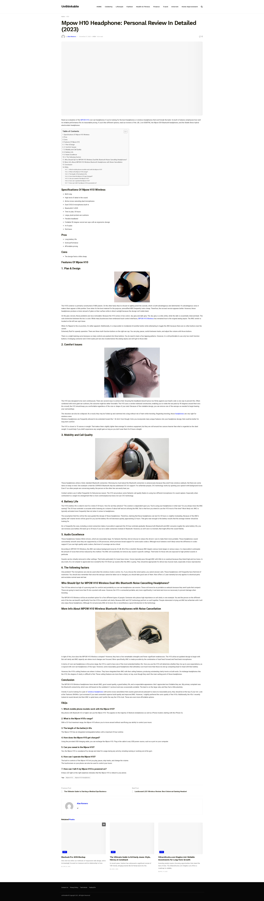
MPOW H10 (85, 120)
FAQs (66, 167)
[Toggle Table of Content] (124, 131)
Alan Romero (72, 36)
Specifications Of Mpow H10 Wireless (76, 135)
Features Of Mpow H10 (72, 142)
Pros (65, 137)
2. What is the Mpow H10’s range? (78, 172)
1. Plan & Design (69, 145)
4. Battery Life (68, 152)
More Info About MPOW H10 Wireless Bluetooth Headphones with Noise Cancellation (93, 162)
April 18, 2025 (163, 871)
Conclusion (68, 165)
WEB (67, 16)
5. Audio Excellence (70, 155)
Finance (156, 7)
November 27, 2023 (85, 36)
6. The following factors (73, 157)
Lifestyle (119, 7)
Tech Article (83, 887)
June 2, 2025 (114, 869)
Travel (165, 7)
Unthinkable (70, 6)
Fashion (130, 7)
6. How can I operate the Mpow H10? (79, 181)
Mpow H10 (69, 777)
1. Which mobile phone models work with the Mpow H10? (85, 169)
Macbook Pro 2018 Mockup (73, 857)
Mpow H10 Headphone (82, 777)
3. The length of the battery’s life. (77, 174)
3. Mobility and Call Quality (72, 149)
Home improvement (190, 7)
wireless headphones (95, 692)
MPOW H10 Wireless (146, 319)
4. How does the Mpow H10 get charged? (80, 176)
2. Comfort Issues (70, 147)
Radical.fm (92, 887)
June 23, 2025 (66, 866)
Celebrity (109, 7)
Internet (174, 7)
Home (63, 16)
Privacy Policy (74, 887)
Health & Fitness (143, 7)
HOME (99, 7)
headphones (179, 414)
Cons (65, 139)
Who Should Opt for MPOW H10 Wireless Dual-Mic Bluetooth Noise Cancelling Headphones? (96, 160)
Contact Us (64, 887)
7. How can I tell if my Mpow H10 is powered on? (82, 183)
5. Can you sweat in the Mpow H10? (78, 178)
